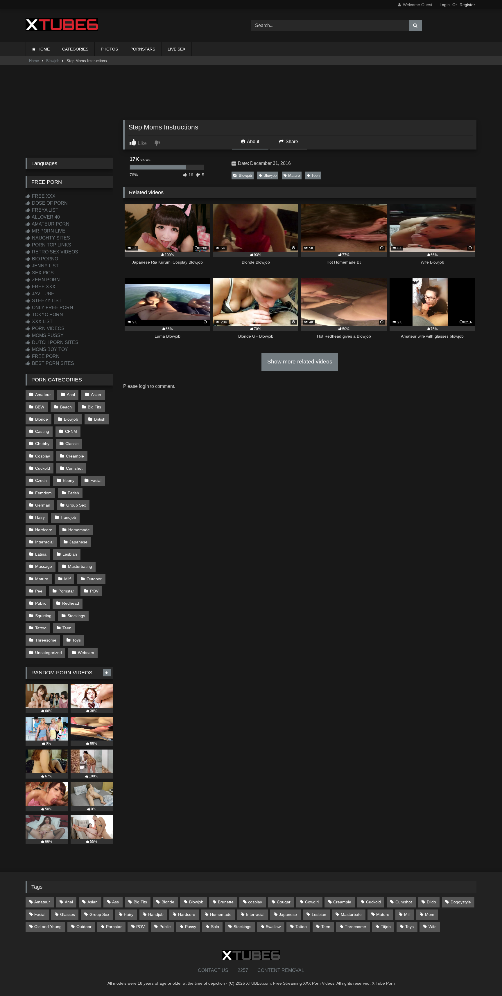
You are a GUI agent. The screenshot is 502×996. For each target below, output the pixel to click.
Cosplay (42, 456)
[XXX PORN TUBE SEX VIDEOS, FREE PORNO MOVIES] (62, 25)
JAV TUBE (42, 293)
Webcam (86, 652)
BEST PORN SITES (52, 363)
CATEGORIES (75, 49)
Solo (215, 926)
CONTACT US (213, 970)
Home (34, 61)
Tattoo (40, 628)
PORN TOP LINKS (51, 244)
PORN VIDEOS (47, 328)
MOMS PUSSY (47, 335)
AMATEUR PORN (50, 223)
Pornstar (66, 591)
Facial (95, 480)
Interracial (44, 542)
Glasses (67, 914)
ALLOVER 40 (45, 217)
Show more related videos (299, 362)
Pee (38, 591)
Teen (315, 175)
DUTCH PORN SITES (54, 342)
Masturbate (351, 914)
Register (467, 4)
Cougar (284, 902)
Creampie (75, 456)
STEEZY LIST (46, 300)
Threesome (45, 640)
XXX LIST (42, 321)
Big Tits (94, 407)
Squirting (43, 615)
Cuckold (42, 468)
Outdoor (94, 579)
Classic (71, 443)
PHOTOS (109, 49)
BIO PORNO (44, 258)
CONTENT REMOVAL (280, 970)
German (42, 505)
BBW (39, 407)
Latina (40, 554)
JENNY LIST (45, 265)
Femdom (43, 493)
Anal (71, 394)
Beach (66, 407)
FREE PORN (45, 356)
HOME (43, 49)
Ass (115, 902)
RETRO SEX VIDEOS (54, 251)
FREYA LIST (44, 210)
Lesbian (69, 554)
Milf (67, 579)
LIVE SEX (176, 49)
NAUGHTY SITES (50, 237)
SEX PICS (42, 272)
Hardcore (43, 529)
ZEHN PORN (45, 279)
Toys (76, 640)
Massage (43, 566)
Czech (41, 480)
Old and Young (48, 926)
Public (40, 603)
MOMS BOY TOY (49, 349)
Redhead (70, 603)
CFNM (71, 431)
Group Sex (76, 505)
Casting (42, 431)
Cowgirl (312, 902)
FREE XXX (43, 196)
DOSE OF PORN (49, 203)
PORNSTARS (142, 49)
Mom (429, 914)
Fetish (73, 493)
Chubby (42, 443)
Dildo (431, 902)
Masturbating (80, 566)
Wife (433, 926)
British (99, 419)
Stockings (76, 615)
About (252, 141)
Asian (96, 394)
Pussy (190, 926)
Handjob (68, 517)
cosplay (255, 902)
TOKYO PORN (47, 314)
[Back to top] (484, 978)
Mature (294, 175)
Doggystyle (461, 902)
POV (94, 591)
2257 (243, 970)
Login (445, 4)
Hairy (40, 517)
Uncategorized (48, 652)
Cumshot (74, 468)
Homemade (79, 529)
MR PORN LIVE (48, 230)
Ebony (68, 480)
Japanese (78, 542)
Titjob (386, 926)
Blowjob (52, 61)
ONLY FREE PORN (52, 307)
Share (291, 141)
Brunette (226, 902)
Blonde (41, 419)
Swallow (273, 926)
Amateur (43, 394)
